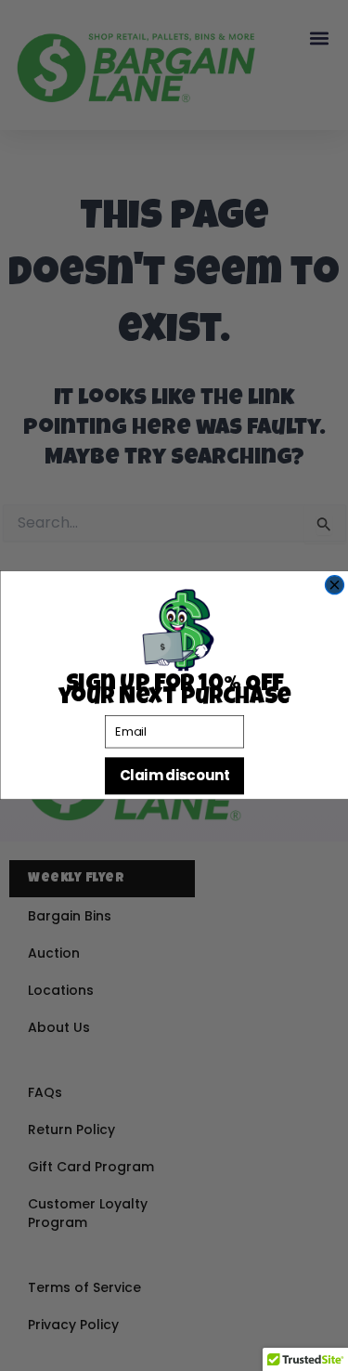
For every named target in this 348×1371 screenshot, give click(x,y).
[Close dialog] (334, 585)
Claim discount (173, 776)
